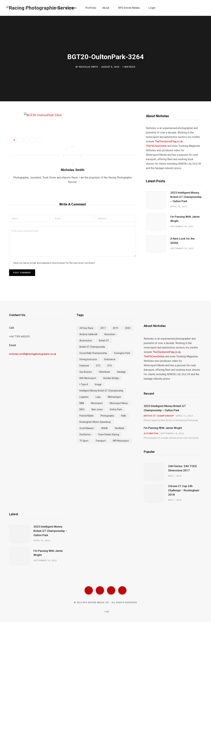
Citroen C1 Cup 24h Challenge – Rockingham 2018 (183, 490)
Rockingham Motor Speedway (95, 422)
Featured (84, 365)
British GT (104, 340)
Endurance (109, 359)
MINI (81, 403)
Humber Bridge (111, 378)
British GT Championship (92, 347)
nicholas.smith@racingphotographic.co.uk (32, 354)
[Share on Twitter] (12, 133)
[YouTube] (122, 590)
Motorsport (97, 403)
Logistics (84, 397)
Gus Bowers (85, 372)
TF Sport (83, 440)
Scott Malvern (86, 428)
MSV (81, 409)
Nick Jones (97, 409)
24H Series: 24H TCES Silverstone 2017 (182, 468)
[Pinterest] (12, 141)
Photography (107, 415)
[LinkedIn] (32, 140)
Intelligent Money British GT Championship (101, 390)
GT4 (109, 365)
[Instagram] (111, 590)
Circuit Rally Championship (93, 353)
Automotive (85, 340)
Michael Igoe (114, 397)
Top (106, 612)
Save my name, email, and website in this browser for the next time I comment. (54, 263)
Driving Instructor (88, 359)
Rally (123, 415)
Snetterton (85, 434)
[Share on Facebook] (12, 124)
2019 (115, 328)
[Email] (12, 150)
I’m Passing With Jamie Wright (185, 219)
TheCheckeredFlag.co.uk (169, 141)
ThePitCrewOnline (156, 145)
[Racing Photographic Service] (40, 7)
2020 (127, 328)
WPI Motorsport (121, 440)
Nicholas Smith (88, 67)
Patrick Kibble (86, 415)
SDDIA (104, 428)
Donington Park (122, 353)
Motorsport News (119, 403)
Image (98, 384)
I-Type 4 (83, 384)
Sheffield (119, 428)
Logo (98, 397)
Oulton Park (116, 409)
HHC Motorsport (87, 378)
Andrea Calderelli (88, 334)
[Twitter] (100, 590)
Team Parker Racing (108, 434)
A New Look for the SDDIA (182, 241)
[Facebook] (89, 590)
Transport (100, 440)
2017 (103, 328)
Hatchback (104, 372)
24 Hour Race (86, 328)
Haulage (121, 372)
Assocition (109, 334)
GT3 (98, 365)
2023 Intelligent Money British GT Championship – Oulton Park (186, 197)
